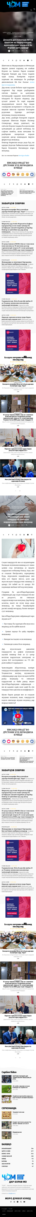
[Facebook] (8, 60)
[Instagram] (14, 1202)
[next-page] (19, 491)
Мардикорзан (17, 1132)
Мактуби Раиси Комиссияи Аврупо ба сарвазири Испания (18, 480)
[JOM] (9, 51)
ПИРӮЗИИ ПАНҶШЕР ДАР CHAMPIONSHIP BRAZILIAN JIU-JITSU (22, 1077)
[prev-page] (15, 491)
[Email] (20, 60)
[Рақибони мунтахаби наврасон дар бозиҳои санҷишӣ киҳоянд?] (6, 1099)
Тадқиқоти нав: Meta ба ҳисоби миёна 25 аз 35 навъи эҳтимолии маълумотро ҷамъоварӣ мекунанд (17, 303)
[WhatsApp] (16, 60)
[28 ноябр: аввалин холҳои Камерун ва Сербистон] (6, 1089)
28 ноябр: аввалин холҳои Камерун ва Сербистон (21, 1086)
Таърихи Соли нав (18, 1112)
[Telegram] (28, 60)
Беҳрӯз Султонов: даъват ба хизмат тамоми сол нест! (22, 1122)
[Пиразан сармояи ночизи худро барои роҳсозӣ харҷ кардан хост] (18, 438)
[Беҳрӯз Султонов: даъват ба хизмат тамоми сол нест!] (6, 1125)
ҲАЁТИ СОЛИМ (7, 32)
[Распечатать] (24, 60)
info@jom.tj (11, 1193)
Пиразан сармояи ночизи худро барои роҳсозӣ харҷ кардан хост (18, 449)
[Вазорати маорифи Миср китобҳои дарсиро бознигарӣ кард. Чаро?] (18, 373)
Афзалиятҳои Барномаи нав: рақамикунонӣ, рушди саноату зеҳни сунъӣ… (27, 192)
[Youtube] (24, 1202)
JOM (13, 50)
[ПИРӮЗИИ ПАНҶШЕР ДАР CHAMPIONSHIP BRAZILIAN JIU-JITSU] (6, 1079)
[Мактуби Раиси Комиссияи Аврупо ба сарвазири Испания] (18, 468)
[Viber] (31, 60)
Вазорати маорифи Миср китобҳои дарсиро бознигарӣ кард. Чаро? (18, 385)
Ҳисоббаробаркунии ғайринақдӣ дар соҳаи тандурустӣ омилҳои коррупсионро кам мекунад (7, 193)
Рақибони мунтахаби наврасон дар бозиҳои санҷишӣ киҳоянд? (23, 1096)
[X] (12, 60)
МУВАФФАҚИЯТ (6, 260)
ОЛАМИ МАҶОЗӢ (6, 221)
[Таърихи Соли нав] (6, 1115)
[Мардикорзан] (6, 1135)
